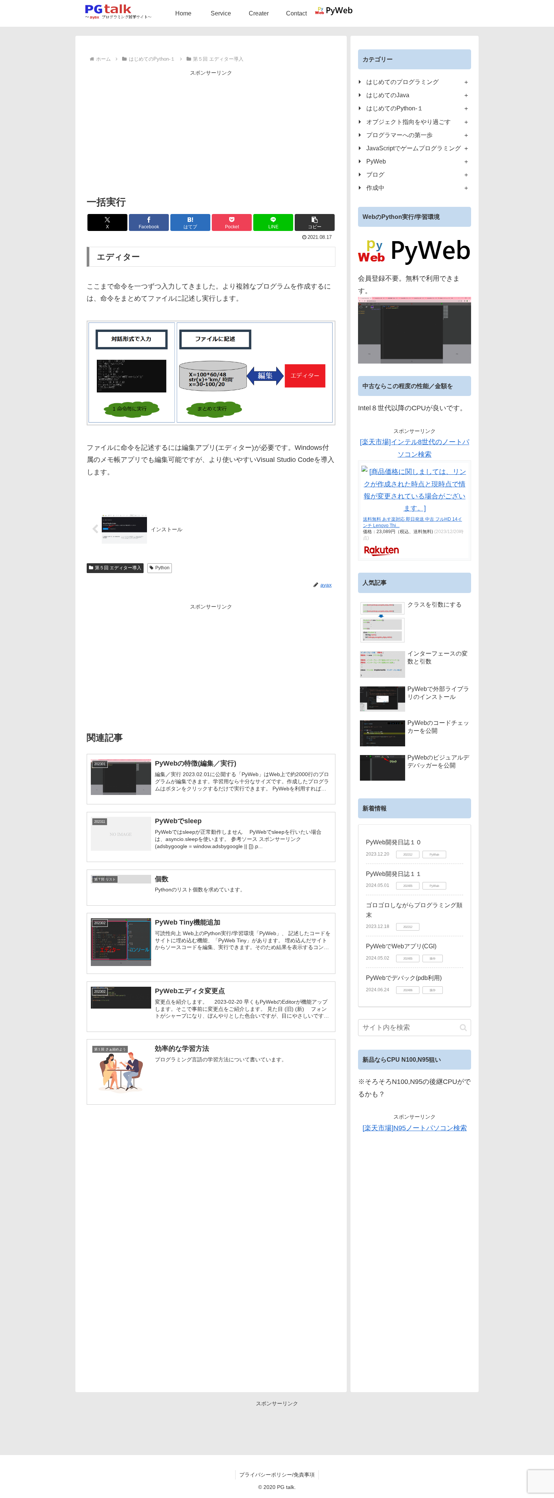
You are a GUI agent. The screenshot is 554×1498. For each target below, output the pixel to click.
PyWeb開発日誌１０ (394, 842)
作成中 (375, 187)
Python (162, 567)
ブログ (375, 174)
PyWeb (376, 161)
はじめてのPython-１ (394, 108)
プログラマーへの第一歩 (399, 134)
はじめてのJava (387, 95)
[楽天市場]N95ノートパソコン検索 (415, 1128)
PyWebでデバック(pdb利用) (404, 978)
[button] (315, 222)
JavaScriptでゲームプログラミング (413, 148)
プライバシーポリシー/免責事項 (277, 1475)
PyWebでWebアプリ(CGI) (401, 946)
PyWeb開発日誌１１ (394, 874)
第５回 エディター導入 (118, 567)
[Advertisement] (211, 130)
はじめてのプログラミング (402, 81)
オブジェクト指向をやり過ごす (408, 121)
